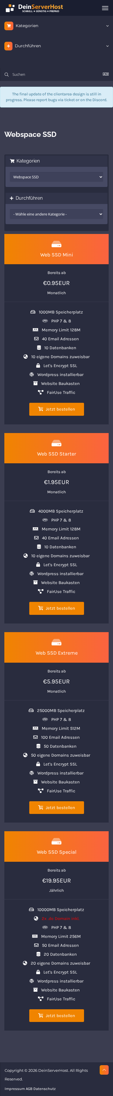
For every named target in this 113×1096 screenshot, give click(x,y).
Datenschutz (44, 1088)
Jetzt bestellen (60, 409)
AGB (29, 1088)
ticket (69, 99)
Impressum (15, 1088)
